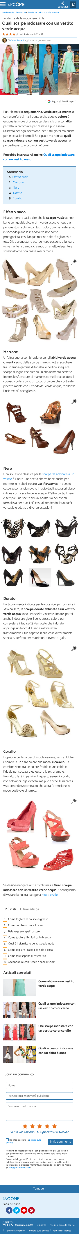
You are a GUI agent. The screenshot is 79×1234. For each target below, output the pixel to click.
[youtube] (24, 1210)
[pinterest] (31, 1210)
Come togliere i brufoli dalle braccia (29, 937)
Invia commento (60, 1141)
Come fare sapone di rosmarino (27, 955)
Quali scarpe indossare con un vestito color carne (57, 1006)
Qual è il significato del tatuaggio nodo (31, 943)
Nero (16, 187)
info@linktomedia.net (19, 1168)
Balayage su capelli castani (24, 931)
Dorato (17, 193)
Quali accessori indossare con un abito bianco (55, 1050)
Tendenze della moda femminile (43, 13)
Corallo (17, 198)
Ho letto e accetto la (23, 1141)
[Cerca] (73, 4)
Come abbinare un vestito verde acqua (56, 983)
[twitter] (16, 1210)
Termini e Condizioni (16, 1230)
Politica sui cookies (62, 1230)
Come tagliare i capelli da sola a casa (30, 949)
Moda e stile (8, 13)
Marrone (18, 182)
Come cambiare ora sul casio (25, 925)
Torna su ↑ (39, 1188)
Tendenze (21, 13)
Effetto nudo (20, 177)
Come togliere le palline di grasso (28, 919)
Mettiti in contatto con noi (62, 1225)
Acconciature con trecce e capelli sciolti (31, 962)
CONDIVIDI (63, 7)
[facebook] (9, 1210)
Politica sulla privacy (39, 1230)
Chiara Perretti (17, 40)
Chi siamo (41, 1225)
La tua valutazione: (22, 1132)
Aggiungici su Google (62, 101)
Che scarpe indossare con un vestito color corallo (55, 1028)
